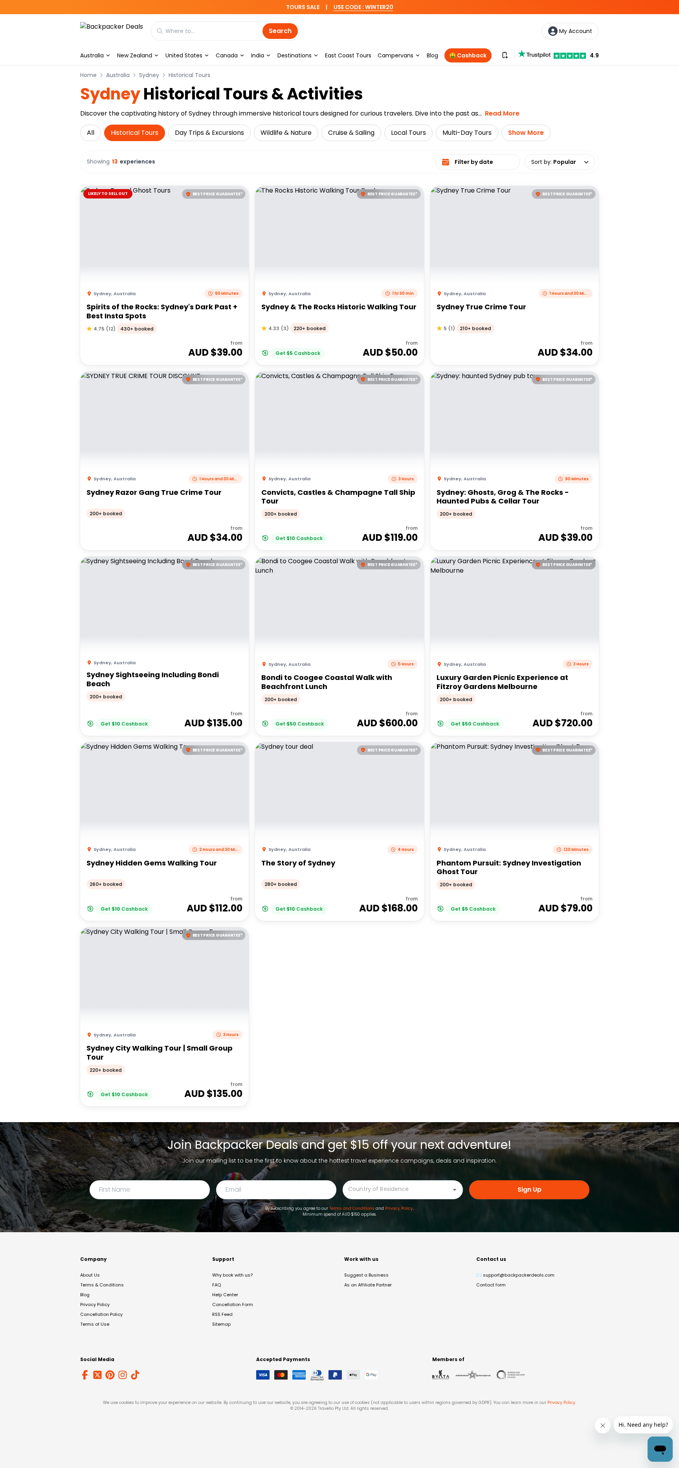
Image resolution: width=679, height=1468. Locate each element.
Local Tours (408, 132)
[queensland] (511, 1375)
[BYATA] (440, 1375)
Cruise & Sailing (351, 132)
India (257, 55)
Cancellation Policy (101, 1314)
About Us (90, 1275)
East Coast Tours (348, 55)
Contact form (491, 1285)
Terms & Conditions (102, 1285)
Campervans (395, 55)
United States (183, 55)
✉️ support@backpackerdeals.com (515, 1275)
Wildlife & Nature (286, 132)
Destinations (294, 55)
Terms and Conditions (351, 1208)
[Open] (454, 1189)
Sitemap (221, 1324)
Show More (526, 132)
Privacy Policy (399, 1208)
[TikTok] (135, 1375)
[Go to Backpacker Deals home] (111, 31)
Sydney (149, 75)
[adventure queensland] (472, 1375)
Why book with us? (232, 1275)
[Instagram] (122, 1375)
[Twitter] (97, 1375)
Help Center (225, 1295)
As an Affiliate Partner (368, 1285)
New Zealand (134, 55)
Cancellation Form (232, 1304)
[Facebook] (85, 1375)
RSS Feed (222, 1314)
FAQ (216, 1285)
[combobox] (397, 1189)
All (90, 132)
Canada (227, 55)
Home (88, 75)
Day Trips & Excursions (209, 132)
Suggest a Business (366, 1275)
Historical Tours (189, 75)
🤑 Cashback (467, 55)
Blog (432, 55)
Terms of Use (94, 1324)
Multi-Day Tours (467, 132)
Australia (92, 55)
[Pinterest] (110, 1375)
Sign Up (529, 1189)
